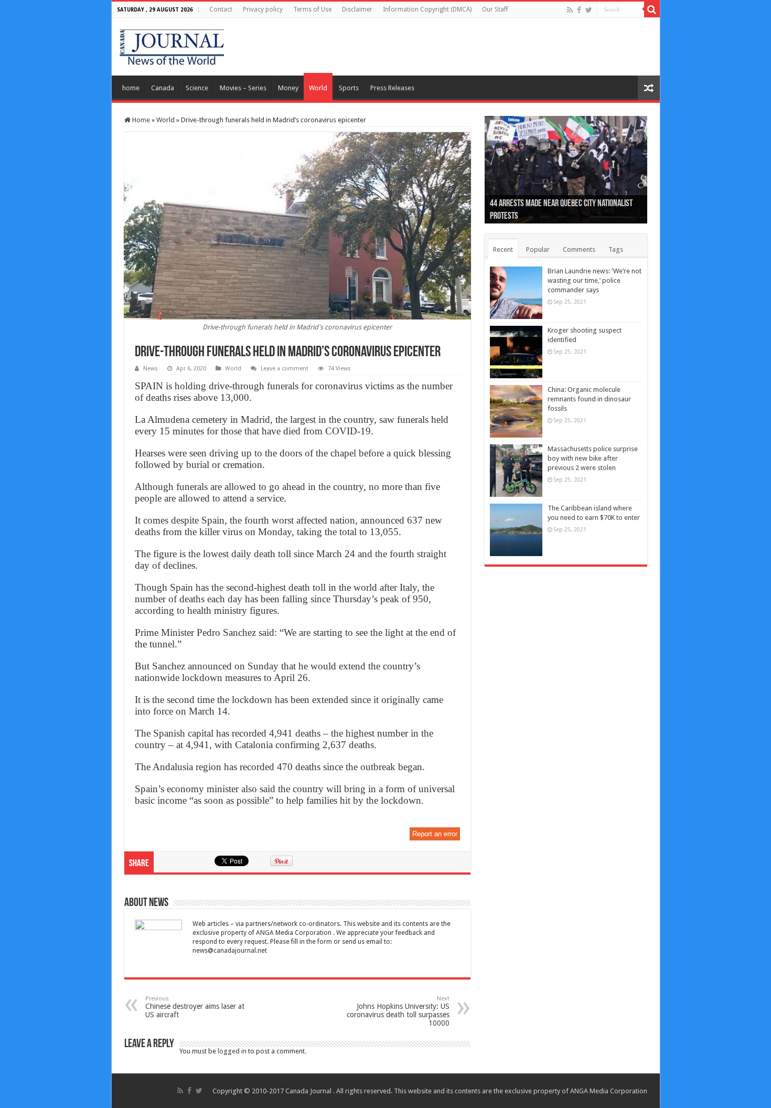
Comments (579, 249)
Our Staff (495, 9)
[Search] (652, 9)
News (150, 368)
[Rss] (570, 10)
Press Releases (392, 88)
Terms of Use (312, 9)
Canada (162, 88)
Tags (615, 249)
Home (140, 120)
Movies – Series (243, 88)
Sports (349, 88)
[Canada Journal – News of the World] (172, 44)
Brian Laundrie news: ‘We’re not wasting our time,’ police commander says (594, 280)
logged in (232, 1051)
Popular (538, 249)
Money (288, 88)
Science (197, 88)
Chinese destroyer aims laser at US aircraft (194, 1007)
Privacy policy (263, 9)
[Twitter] (588, 10)
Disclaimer (357, 9)
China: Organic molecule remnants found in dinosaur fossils (589, 399)
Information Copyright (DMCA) (427, 9)
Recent (503, 249)
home (131, 88)
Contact (220, 9)
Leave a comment (284, 368)
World (318, 88)
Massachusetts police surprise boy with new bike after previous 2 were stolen (593, 458)
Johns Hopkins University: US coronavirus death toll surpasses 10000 (398, 1011)
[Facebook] (579, 10)
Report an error (434, 834)
